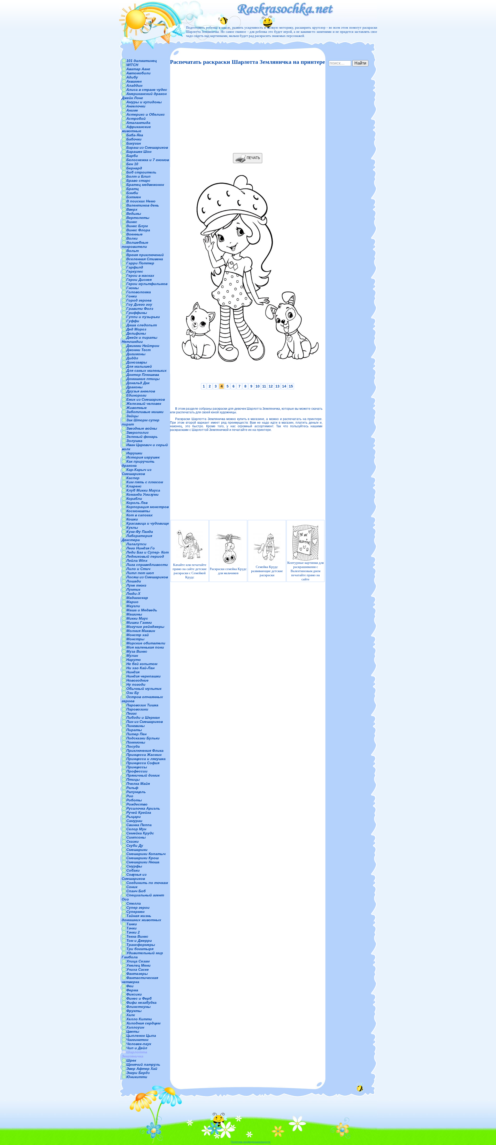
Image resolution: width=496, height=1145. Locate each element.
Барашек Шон (138, 151)
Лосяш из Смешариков (147, 577)
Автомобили (138, 73)
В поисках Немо (141, 201)
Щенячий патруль (143, 1064)
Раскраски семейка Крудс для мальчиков (228, 571)
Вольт (132, 251)
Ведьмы (133, 213)
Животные (136, 408)
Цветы (132, 1031)
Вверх (131, 209)
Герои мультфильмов (146, 284)
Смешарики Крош (142, 858)
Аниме (132, 110)
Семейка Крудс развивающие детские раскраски (267, 571)
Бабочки (134, 139)
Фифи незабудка (141, 1002)
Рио (129, 796)
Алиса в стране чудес (146, 90)
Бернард (134, 168)
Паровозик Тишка (142, 705)
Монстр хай (137, 635)
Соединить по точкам (147, 883)
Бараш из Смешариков (147, 147)
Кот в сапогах (139, 515)
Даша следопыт (141, 325)
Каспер (133, 478)
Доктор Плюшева (142, 375)
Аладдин (134, 85)
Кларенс (134, 486)
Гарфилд (134, 267)
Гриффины (136, 313)
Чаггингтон (137, 1040)
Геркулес (134, 271)
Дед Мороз (136, 329)
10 (257, 386)
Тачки (131, 928)
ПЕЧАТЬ (253, 158)
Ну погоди (135, 684)
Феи (130, 986)
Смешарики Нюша (142, 862)
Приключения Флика (145, 750)
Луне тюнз (136, 585)
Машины (134, 614)
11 (264, 386)
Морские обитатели (145, 643)
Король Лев (137, 503)
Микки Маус (137, 618)
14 (284, 386)
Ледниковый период (145, 556)
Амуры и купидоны (144, 102)
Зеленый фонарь (142, 437)
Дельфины (136, 333)
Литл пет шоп (140, 573)
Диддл (132, 358)
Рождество (137, 804)
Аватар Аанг (138, 69)
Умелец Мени (138, 965)
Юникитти (136, 1077)
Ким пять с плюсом (144, 482)
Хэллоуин (135, 1027)
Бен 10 (132, 164)
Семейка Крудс (140, 833)
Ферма (132, 990)
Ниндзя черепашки (143, 676)
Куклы (132, 527)
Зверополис (137, 432)
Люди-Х (133, 593)
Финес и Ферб (139, 998)
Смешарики (137, 850)
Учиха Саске (137, 969)
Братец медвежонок (145, 185)
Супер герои (138, 907)
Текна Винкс (137, 936)
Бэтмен (133, 197)
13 (277, 386)
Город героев (138, 300)
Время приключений (145, 255)
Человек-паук (138, 1044)
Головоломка (138, 292)
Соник (131, 887)
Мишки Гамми (139, 622)
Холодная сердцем (143, 1023)
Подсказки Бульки (143, 738)
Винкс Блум (137, 226)
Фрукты (134, 1011)
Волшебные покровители (135, 244)
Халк (130, 1015)
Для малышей (139, 366)
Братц (132, 189)
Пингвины (135, 726)
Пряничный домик (143, 775)
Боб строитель (141, 172)
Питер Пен (136, 734)
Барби (132, 156)
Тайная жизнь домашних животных (141, 918)
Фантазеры (137, 974)
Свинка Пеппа (139, 825)
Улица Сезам (138, 961)
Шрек (131, 1060)
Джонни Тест (138, 350)
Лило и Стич (138, 569)
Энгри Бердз (138, 1073)
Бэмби (132, 193)
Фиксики (134, 994)
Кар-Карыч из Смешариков (136, 472)
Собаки (133, 870)
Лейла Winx (137, 560)
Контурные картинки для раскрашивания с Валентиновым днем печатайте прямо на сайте (305, 571)
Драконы (134, 387)
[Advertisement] (246, 109)
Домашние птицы (143, 379)
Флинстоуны (138, 1007)
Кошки (132, 519)
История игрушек (143, 457)
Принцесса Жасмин (143, 755)
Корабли (134, 498)
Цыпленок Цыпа (141, 1035)
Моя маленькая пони (145, 647)
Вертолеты (137, 218)
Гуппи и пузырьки (143, 317)
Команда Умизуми (142, 494)
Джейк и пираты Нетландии (139, 339)
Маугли (133, 606)
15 (291, 386)
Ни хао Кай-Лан (140, 668)
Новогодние (137, 680)
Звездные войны (141, 428)
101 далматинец (141, 61)
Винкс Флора (138, 230)
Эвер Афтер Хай (141, 1069)
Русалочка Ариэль (143, 808)
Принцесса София (142, 763)
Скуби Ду (134, 845)
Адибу (132, 77)
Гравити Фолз (139, 308)
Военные (134, 234)
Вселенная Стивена (144, 259)
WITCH (132, 65)
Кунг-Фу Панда (139, 532)
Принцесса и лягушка (146, 759)
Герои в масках (140, 275)
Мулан (132, 655)
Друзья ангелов (140, 391)
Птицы (133, 779)
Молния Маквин (140, 631)
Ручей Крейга (138, 812)
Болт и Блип (138, 176)
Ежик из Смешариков (145, 399)
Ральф (132, 788)
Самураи (134, 821)
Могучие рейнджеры (145, 627)
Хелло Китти (139, 1019)
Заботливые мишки (145, 412)
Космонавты (138, 511)
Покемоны (135, 742)
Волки (132, 238)
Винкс (131, 222)
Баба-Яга (134, 135)
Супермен (135, 912)
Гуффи (132, 321)
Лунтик (133, 589)
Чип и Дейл (136, 1048)
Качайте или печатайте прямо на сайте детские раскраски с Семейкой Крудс (190, 571)
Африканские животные (136, 129)
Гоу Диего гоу (139, 304)
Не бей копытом (141, 664)
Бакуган (133, 143)
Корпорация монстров (147, 507)
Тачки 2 (133, 932)
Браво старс (138, 180)
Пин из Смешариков (144, 722)
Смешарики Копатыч (146, 854)
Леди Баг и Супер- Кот (147, 552)
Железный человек (143, 403)
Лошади (133, 581)
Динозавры (136, 362)
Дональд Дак (138, 383)
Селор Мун (136, 829)
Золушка (134, 441)
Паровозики (137, 709)
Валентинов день (142, 205)
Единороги (136, 395)
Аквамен (134, 81)
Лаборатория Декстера (137, 538)
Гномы (132, 288)
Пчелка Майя (138, 783)
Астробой (136, 118)
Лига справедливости (147, 565)
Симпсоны (136, 837)
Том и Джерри (139, 940)
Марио (132, 602)
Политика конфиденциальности (250, 1141)
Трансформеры (140, 945)
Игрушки (134, 453)
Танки (131, 924)
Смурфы (134, 866)
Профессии (137, 771)
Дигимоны (135, 354)
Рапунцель (136, 792)
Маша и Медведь (141, 610)
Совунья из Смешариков (134, 876)
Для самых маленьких (146, 370)
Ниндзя (133, 672)
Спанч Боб (136, 891)
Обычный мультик (143, 688)
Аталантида (138, 123)
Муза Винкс (136, 651)
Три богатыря (139, 949)
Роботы (134, 800)
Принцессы (136, 767)
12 (271, 386)
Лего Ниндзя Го (140, 548)
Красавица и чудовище (147, 523)
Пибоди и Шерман (143, 717)
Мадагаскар (137, 598)
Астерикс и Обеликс (145, 114)
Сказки (132, 841)
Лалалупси (136, 544)
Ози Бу (132, 693)
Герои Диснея (139, 280)
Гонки (131, 296)
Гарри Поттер (140, 263)
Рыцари (133, 817)
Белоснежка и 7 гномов (147, 160)
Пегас (131, 713)
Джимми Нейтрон (142, 346)
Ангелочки (135, 106)
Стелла (133, 903)
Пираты (134, 730)
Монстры (135, 639)
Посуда (133, 746)
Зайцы (132, 416)
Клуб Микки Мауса (143, 490)
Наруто (133, 660)
